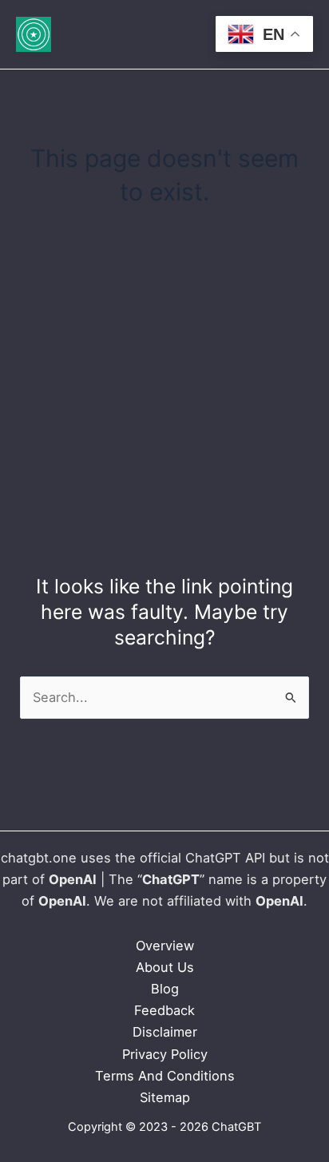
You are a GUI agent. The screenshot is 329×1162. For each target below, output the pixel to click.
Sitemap (165, 1097)
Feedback (164, 1010)
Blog (165, 989)
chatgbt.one (41, 858)
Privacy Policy (165, 1054)
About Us (165, 967)
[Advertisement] (164, 392)
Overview (165, 946)
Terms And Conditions (165, 1076)
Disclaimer (165, 1032)
